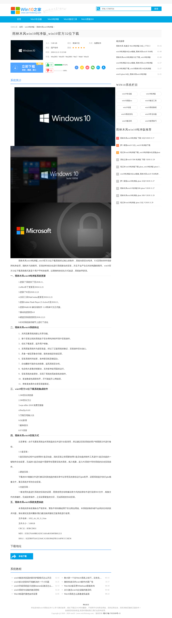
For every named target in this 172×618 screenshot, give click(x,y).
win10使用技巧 (151, 121)
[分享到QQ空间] (82, 67)
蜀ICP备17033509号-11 (112, 613)
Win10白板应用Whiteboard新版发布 (79, 586)
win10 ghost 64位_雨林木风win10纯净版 (131, 74)
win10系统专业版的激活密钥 (26, 590)
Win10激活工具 (70, 19)
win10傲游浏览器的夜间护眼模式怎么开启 (32, 578)
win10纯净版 (30, 27)
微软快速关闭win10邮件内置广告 (78, 582)
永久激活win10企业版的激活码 (77, 590)
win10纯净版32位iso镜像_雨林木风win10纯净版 (134, 63)
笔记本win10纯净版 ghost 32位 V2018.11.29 (135, 203)
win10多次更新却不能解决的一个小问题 (31, 582)
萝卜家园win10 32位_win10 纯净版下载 (133, 145)
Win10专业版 (36, 19)
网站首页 (86, 605)
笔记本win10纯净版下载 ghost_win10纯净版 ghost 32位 (139, 167)
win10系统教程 (151, 107)
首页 (19, 19)
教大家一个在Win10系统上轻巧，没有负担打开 (84, 578)
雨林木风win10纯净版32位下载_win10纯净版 (133, 57)
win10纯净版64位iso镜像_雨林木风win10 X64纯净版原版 (139, 174)
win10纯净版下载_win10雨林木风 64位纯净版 (133, 69)
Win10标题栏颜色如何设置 (25, 594)
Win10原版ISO (87, 19)
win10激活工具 (151, 101)
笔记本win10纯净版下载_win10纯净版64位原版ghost (138, 152)
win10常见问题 (151, 114)
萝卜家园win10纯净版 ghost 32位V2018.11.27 (136, 181)
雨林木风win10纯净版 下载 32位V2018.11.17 (135, 138)
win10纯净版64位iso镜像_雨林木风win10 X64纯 (134, 52)
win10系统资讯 (127, 114)
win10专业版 (127, 94)
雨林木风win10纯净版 (45, 27)
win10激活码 (127, 121)
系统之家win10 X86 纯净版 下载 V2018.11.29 (136, 160)
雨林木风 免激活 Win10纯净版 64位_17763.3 (133, 46)
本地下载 (23, 556)
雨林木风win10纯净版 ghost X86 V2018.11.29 (136, 195)
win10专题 (127, 107)
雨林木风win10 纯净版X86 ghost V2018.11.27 (136, 188)
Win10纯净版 (53, 19)
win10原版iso (127, 101)
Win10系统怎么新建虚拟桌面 (77, 594)
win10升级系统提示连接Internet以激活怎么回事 (33, 586)
